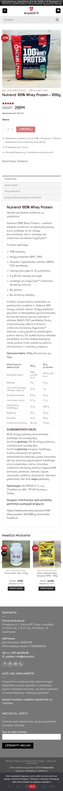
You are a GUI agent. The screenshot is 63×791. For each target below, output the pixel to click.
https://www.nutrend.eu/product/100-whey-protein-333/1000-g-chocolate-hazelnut (29, 514)
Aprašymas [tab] (11, 179)
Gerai (32, 786)
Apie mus (51, 761)
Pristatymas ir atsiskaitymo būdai (25, 761)
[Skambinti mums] (20, 664)
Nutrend (22, 161)
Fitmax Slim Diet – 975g (16, 573)
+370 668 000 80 (20, 653)
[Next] (60, 568)
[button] (4, 10)
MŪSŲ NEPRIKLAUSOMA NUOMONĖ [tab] (23, 198)
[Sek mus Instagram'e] (10, 664)
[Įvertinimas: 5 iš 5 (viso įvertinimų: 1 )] (31, 103)
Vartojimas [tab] (11, 185)
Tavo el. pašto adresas (14, 732)
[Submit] (57, 20)
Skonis (5, 120)
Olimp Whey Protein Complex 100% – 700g (46, 574)
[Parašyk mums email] (15, 664)
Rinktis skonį (16, 588)
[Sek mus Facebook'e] (4, 664)
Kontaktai (32, 763)
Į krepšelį (25, 129)
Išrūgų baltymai (38, 90)
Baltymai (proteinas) (14, 90)
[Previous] (2, 568)
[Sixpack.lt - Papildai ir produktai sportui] (31, 11)
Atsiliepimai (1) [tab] (12, 191)
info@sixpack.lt (24, 656)
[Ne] (59, 782)
